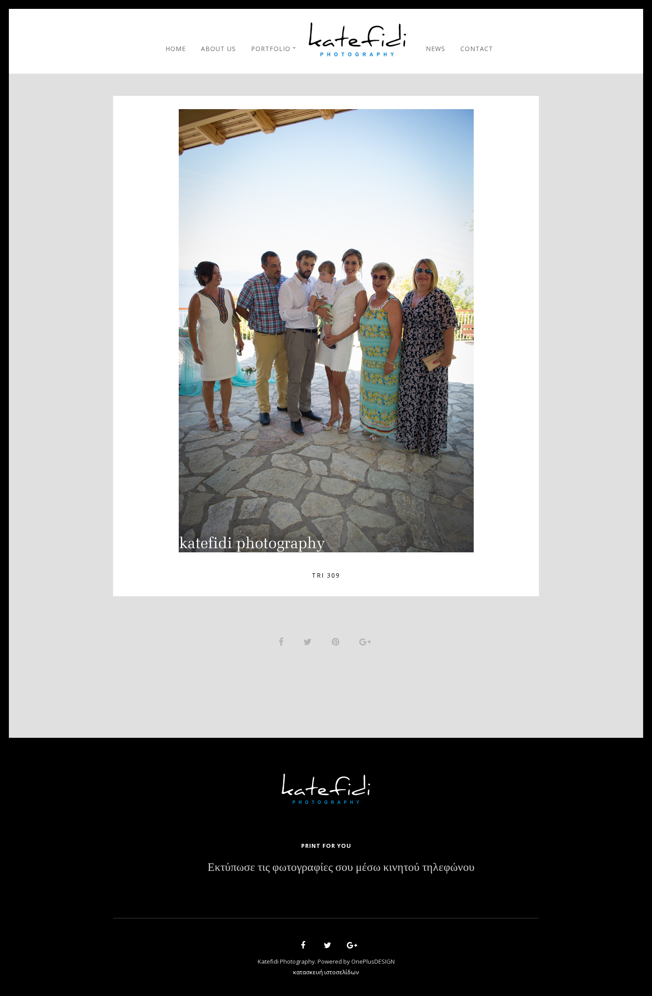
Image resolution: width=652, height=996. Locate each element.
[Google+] (349, 946)
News (435, 48)
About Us (218, 48)
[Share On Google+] (366, 641)
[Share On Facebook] (282, 641)
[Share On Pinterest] (337, 641)
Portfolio (271, 48)
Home (175, 48)
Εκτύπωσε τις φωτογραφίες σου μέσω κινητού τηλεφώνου (341, 867)
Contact (476, 48)
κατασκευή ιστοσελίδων (326, 972)
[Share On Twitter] (309, 641)
